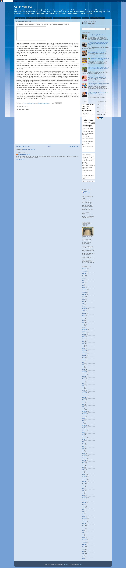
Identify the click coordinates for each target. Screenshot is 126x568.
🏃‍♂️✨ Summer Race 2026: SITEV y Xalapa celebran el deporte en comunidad (98, 51)
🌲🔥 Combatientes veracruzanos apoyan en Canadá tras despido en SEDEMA (98, 59)
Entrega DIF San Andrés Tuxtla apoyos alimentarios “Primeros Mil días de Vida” (97, 77)
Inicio (49, 146)
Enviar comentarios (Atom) (29, 149)
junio (83, 284)
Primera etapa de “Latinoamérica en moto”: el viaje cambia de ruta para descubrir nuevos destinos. (98, 68)
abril (83, 280)
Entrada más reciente (23, 146)
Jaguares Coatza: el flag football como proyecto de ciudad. (97, 35)
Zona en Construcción (86, 192)
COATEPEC (30, 18)
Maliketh (66, 564)
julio (83, 285)
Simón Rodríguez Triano (24, 154)
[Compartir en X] (58, 103)
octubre (83, 269)
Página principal (20, 18)
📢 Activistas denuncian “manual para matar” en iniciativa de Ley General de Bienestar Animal (98, 43)
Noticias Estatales (76, 18)
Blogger (80, 564)
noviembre (84, 271)
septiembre (84, 268)
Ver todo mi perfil (20, 159)
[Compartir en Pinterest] (61, 103)
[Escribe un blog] (57, 103)
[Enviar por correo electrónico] (55, 103)
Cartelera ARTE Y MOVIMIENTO (43, 18)
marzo (83, 278)
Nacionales (85, 18)
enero (83, 275)
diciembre (84, 273)
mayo (83, 282)
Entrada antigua (74, 146)
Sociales (67, 18)
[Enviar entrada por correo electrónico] (53, 103)
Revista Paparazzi (58, 18)
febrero (83, 276)
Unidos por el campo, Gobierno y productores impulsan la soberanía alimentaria (98, 84)
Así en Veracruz (23, 6)
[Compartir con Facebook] (59, 103)
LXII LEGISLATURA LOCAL (97, 18)
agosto (83, 287)
